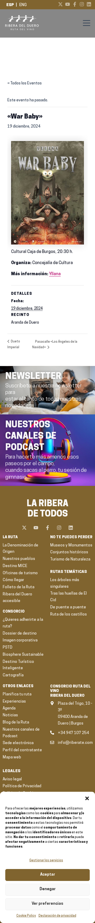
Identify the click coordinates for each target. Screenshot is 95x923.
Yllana (55, 274)
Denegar (48, 889)
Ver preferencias (47, 904)
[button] (87, 798)
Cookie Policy (26, 915)
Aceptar (47, 875)
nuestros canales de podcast (30, 436)
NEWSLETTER (33, 376)
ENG (23, 5)
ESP (10, 5)
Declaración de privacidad (57, 915)
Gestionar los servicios (46, 860)
